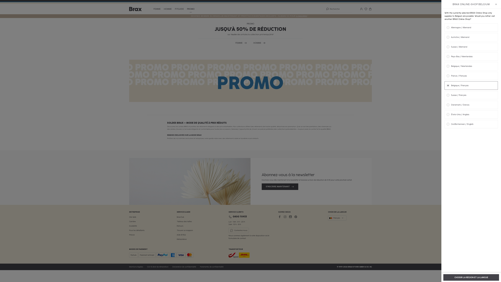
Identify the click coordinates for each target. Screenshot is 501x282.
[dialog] (471, 141)
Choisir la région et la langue (471, 277)
